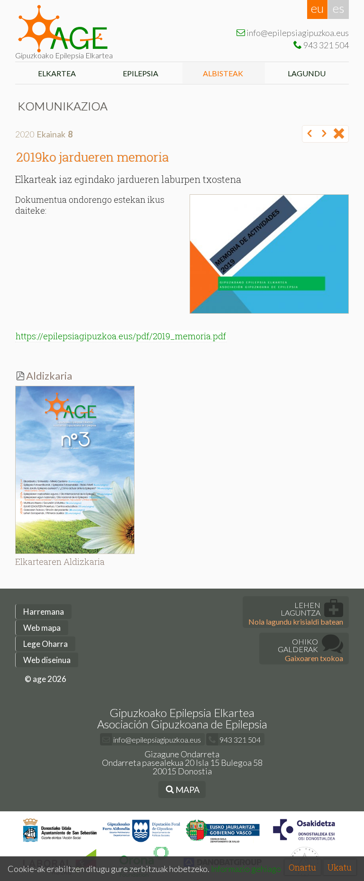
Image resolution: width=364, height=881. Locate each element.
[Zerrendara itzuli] (339, 134)
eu (317, 8)
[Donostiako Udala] (60, 842)
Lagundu (307, 73)
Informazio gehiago (246, 868)
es (338, 8)
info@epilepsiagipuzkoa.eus (156, 739)
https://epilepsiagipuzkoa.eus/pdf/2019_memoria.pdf (121, 336)
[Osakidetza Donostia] (304, 842)
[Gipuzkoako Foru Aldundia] (141, 842)
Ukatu (340, 867)
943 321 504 (239, 739)
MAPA (187, 789)
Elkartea (57, 73)
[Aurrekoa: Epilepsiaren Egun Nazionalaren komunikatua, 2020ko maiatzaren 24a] (309, 134)
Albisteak (224, 73)
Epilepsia (140, 73)
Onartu (302, 867)
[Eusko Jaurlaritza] (223, 842)
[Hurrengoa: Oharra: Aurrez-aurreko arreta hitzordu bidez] (324, 134)
